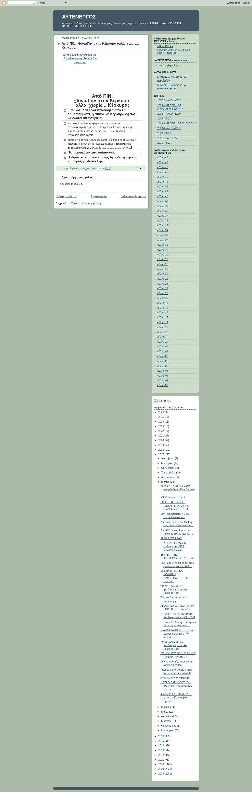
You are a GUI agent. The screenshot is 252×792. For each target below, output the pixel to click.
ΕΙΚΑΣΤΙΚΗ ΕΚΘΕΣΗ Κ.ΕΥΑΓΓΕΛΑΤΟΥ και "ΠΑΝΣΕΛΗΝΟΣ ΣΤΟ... (175, 506)
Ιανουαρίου (168, 730)
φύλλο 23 (162, 283)
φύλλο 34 (162, 230)
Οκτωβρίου (167, 468)
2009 (161, 769)
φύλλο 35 (162, 225)
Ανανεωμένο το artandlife (174, 678)
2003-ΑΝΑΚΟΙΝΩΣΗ (169, 128)
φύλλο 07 (162, 356)
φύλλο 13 (162, 327)
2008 (161, 773)
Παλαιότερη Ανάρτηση (133, 196)
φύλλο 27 (162, 264)
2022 (161, 431)
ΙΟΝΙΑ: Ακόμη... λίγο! (172, 497)
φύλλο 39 (162, 206)
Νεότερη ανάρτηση (66, 196)
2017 (161, 454)
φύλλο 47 (162, 167)
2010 (161, 764)
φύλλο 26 (162, 269)
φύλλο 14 (162, 322)
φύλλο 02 (162, 380)
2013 (161, 750)
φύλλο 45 (162, 177)
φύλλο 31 (162, 244)
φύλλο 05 (162, 366)
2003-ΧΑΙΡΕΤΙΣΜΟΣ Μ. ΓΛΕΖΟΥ (176, 123)
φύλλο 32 (162, 240)
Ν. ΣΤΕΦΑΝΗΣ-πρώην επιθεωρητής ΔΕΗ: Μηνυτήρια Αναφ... (173, 546)
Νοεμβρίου (167, 463)
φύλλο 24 (162, 278)
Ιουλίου (165, 482)
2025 (161, 417)
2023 (161, 426)
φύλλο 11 (162, 337)
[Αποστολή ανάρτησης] (139, 168)
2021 (161, 435)
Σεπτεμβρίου (168, 472)
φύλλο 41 (162, 196)
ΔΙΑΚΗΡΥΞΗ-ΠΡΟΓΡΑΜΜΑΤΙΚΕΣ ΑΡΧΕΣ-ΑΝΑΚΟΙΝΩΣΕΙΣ (174, 50)
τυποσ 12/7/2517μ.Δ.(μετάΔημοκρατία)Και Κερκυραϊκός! (173, 645)
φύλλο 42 (162, 191)
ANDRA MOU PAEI (171, 538)
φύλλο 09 (162, 346)
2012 (161, 755)
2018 (161, 449)
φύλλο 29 (162, 254)
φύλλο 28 (162, 259)
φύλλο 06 (162, 361)
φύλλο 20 (162, 298)
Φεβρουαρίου (169, 725)
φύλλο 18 (162, 308)
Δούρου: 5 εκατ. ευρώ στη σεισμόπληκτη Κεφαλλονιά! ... (177, 489)
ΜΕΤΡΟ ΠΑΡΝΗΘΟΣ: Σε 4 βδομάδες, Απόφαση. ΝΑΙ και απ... (176, 686)
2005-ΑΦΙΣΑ (164, 118)
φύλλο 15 (162, 317)
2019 (161, 445)
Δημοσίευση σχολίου (71, 184)
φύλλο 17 (162, 312)
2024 (161, 421)
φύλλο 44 (162, 182)
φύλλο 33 (162, 235)
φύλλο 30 (162, 249)
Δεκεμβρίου (168, 458)
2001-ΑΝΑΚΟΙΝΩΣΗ (169, 138)
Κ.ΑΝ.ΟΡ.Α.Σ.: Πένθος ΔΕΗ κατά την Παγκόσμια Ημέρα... (176, 698)
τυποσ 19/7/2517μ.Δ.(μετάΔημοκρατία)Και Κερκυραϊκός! (173, 589)
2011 (161, 759)
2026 (161, 412)
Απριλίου (166, 716)
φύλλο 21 (162, 293)
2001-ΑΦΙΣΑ (164, 142)
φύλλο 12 (162, 332)
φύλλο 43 (162, 186)
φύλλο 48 (162, 162)
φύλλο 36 (162, 220)
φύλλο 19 (162, 303)
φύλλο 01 (162, 385)
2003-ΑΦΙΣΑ (164, 133)
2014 (161, 745)
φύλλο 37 (162, 215)
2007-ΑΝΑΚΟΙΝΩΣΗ (169, 100)
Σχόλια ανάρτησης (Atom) (86, 203)
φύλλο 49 (162, 157)
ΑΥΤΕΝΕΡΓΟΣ (79, 17)
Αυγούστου (168, 477)
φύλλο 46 (162, 172)
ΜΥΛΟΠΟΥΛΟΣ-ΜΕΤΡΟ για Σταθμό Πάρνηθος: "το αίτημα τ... (176, 634)
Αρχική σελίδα (99, 196)
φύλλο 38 (162, 211)
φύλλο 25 (162, 274)
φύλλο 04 (162, 370)
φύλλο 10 (162, 341)
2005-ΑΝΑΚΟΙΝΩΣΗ (169, 113)
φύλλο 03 (162, 375)
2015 (161, 741)
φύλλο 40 (162, 201)
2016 (161, 736)
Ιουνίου (165, 707)
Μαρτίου (166, 721)
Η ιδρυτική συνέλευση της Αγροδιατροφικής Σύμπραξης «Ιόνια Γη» (102, 159)
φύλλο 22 (162, 288)
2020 (161, 440)
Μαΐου (165, 711)
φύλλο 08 (162, 351)
